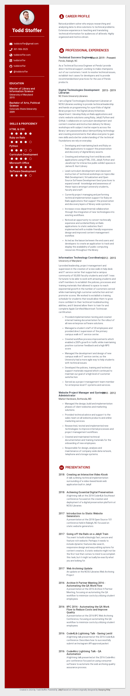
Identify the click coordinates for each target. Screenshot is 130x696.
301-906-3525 (21, 49)
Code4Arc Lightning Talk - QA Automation (84, 653)
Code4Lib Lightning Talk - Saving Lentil (89, 633)
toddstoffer (19, 60)
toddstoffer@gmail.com (26, 43)
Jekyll (60, 690)
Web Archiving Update (79, 568)
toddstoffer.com (22, 55)
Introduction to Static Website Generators (85, 515)
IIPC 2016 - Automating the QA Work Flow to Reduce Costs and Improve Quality (88, 609)
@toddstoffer (21, 71)
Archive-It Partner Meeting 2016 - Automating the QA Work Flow (86, 584)
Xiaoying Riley (104, 690)
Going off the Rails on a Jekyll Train (87, 534)
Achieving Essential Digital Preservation (90, 492)
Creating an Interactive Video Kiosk (87, 474)
